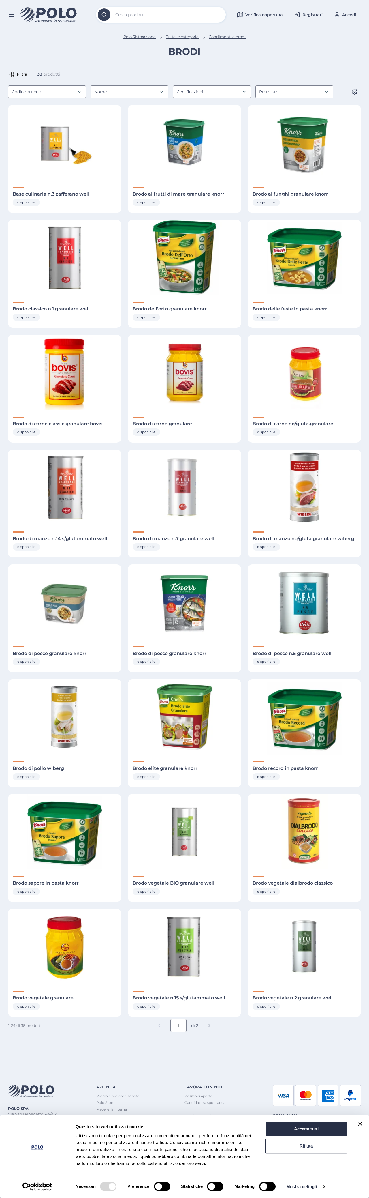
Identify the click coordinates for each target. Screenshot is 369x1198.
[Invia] (104, 15)
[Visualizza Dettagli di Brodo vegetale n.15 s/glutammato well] (184, 946)
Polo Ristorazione (139, 36)
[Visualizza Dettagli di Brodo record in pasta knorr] (304, 717)
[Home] (48, 15)
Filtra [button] (22, 74)
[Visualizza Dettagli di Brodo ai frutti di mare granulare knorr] (184, 142)
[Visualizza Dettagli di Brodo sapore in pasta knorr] (64, 831)
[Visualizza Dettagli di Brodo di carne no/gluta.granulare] (304, 372)
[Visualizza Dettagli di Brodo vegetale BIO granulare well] (184, 831)
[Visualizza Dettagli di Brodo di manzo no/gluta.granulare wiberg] (304, 487)
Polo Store (105, 1102)
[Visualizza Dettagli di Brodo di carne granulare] (184, 372)
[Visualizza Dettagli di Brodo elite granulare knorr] (184, 717)
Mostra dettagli (301, 1186)
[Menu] (11, 14)
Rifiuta (306, 1145)
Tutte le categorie (182, 36)
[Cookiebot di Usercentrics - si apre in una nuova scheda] (37, 1186)
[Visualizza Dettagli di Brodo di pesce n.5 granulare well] (304, 602)
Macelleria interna (111, 1109)
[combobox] (161, 15)
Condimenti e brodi (227, 36)
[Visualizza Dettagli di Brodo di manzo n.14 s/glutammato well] (64, 487)
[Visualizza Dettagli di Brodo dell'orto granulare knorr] (184, 257)
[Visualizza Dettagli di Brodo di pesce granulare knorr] (64, 602)
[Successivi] (209, 1025)
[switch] (162, 1186)
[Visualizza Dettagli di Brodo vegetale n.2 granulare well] (304, 946)
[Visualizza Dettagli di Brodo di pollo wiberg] (64, 717)
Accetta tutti (306, 1128)
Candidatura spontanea (204, 1102)
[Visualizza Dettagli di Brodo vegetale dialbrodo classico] (304, 831)
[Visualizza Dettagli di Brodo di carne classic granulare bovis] (64, 372)
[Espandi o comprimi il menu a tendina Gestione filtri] (354, 91)
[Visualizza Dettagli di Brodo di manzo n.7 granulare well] (184, 487)
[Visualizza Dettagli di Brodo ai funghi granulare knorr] (304, 142)
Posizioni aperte (198, 1096)
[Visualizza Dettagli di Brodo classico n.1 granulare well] (64, 257)
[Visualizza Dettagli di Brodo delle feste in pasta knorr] (304, 257)
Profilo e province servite (117, 1096)
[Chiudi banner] (360, 1124)
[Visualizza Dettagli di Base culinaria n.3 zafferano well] (64, 142)
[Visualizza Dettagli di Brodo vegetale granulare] (64, 946)
